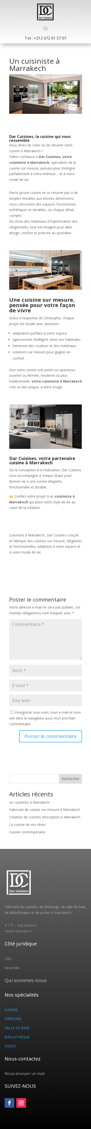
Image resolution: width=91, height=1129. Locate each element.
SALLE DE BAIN (17, 1028)
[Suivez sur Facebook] (9, 1103)
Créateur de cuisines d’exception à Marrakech (44, 817)
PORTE (10, 1046)
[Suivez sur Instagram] (21, 1103)
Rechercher (70, 778)
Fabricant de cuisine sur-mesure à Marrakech (44, 809)
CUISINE (11, 1009)
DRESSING (13, 1018)
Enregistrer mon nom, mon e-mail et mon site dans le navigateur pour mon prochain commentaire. (45, 718)
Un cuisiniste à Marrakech (29, 802)
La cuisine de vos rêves (27, 824)
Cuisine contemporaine (27, 832)
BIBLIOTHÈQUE (17, 1037)
